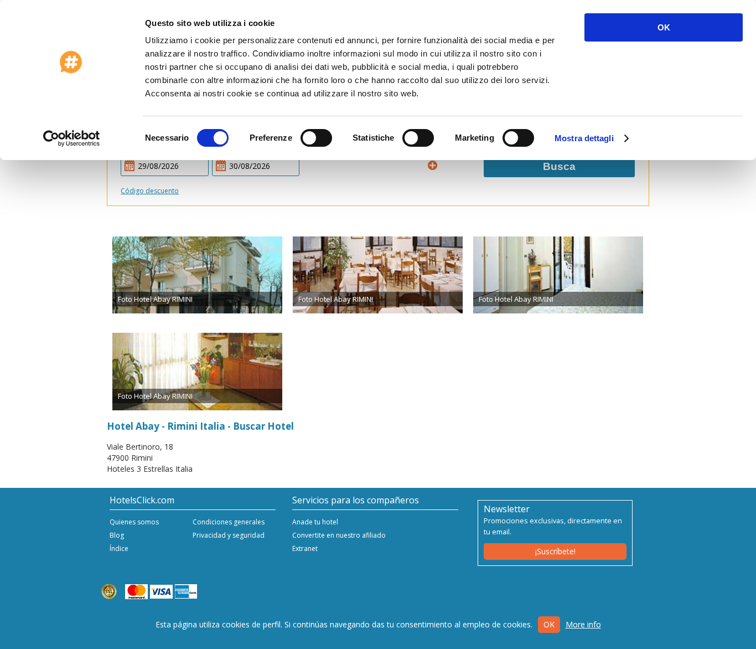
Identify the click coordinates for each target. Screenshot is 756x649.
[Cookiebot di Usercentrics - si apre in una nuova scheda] (71, 138)
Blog (117, 535)
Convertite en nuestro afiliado (339, 535)
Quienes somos (134, 522)
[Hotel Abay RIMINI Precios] (197, 275)
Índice (119, 548)
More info (583, 624)
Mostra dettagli (584, 138)
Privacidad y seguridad (229, 535)
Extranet (305, 548)
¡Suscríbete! (555, 551)
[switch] (316, 138)
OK (663, 27)
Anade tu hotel (315, 522)
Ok (549, 624)
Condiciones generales (229, 522)
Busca (559, 166)
